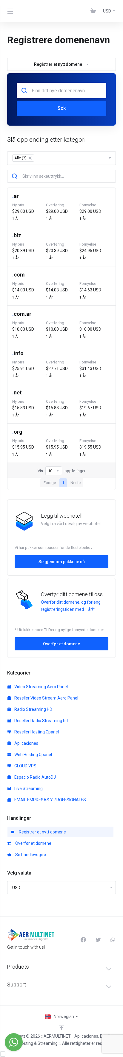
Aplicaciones (25, 743)
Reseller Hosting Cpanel (36, 732)
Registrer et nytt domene (41, 832)
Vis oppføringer (61, 471)
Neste (75, 482)
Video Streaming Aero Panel (40, 686)
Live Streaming (28, 788)
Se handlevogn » (29, 854)
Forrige (50, 482)
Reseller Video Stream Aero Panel (45, 698)
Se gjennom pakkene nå (62, 561)
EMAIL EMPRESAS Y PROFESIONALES (49, 799)
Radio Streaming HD (32, 709)
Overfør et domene (32, 843)
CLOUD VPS (24, 766)
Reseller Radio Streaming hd (40, 720)
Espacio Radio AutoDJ (34, 777)
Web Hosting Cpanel (32, 754)
